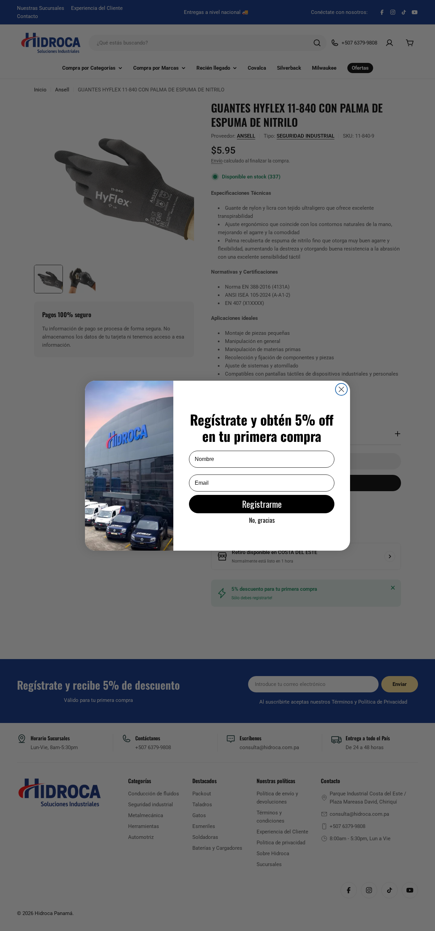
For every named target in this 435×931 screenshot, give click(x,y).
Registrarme (262, 504)
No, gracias (262, 520)
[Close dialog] (341, 389)
